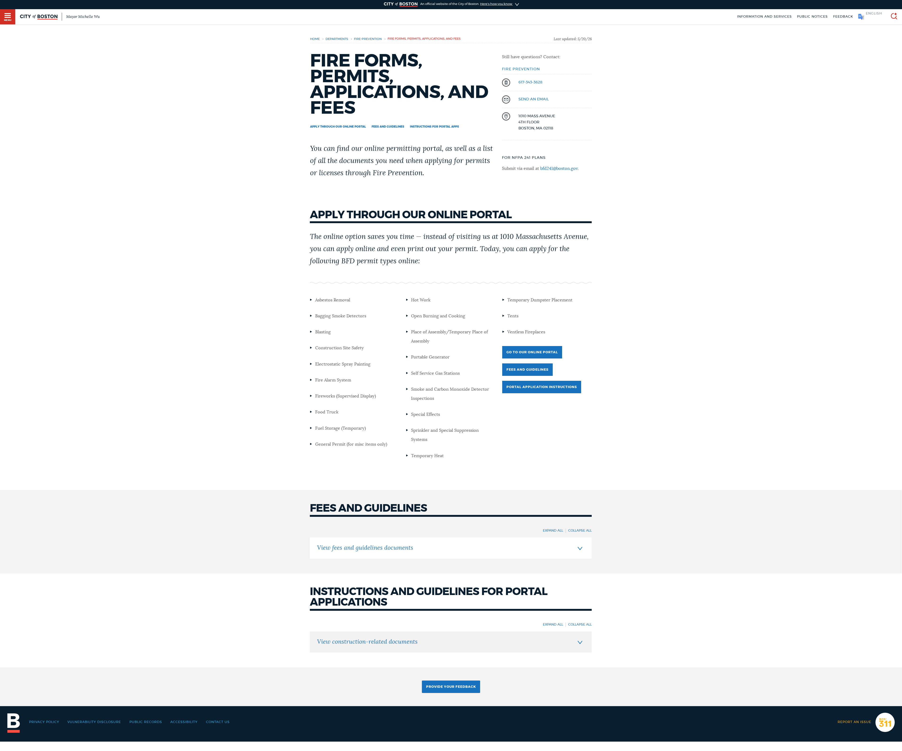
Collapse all (580, 530)
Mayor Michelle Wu (83, 17)
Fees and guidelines (388, 126)
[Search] (892, 16)
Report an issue (854, 722)
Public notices (812, 16)
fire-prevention (368, 39)
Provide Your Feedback (451, 687)
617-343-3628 (530, 82)
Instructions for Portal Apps (434, 126)
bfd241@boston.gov (559, 169)
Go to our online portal (532, 352)
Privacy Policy (44, 722)
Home (315, 39)
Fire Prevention (521, 69)
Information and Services (764, 16)
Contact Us (218, 722)
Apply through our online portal (338, 126)
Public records (145, 722)
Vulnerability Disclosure (94, 722)
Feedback (843, 16)
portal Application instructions (541, 387)
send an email (533, 99)
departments (337, 39)
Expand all (553, 530)
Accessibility (184, 722)
